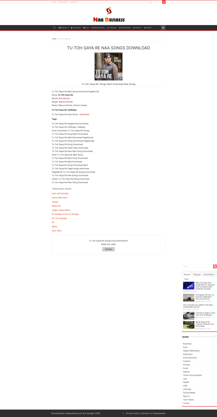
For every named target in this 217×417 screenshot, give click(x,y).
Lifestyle (187, 389)
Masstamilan (160, 413)
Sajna (54, 226)
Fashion (137, 28)
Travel (186, 403)
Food (185, 368)
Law (185, 378)
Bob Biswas (64, 98)
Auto (87, 28)
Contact (108, 249)
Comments (208, 274)
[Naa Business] (108, 14)
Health (148, 28)
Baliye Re (56, 206)
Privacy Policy (63, 2)
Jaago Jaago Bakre (61, 210)
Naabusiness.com (73, 413)
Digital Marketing (99, 28)
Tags (186, 279)
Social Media (189, 392)
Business (64, 28)
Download (84, 114)
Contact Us (73, 2)
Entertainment (126, 28)
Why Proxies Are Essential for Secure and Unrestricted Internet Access (205, 286)
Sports (186, 396)
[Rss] (150, 2)
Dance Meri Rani (59, 197)
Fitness (186, 364)
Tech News (77, 28)
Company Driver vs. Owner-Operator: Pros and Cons (205, 297)
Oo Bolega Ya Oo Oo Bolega (65, 214)
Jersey (55, 202)
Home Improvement (192, 375)
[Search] (164, 2)
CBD (185, 385)
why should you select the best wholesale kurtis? (198, 306)
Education (113, 28)
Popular (197, 274)
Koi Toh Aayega (59, 218)
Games (186, 371)
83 (53, 222)
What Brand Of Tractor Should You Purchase (205, 324)
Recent (187, 274)
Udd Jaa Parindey (60, 193)
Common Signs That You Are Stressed (205, 314)
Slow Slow (57, 230)
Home (54, 2)
